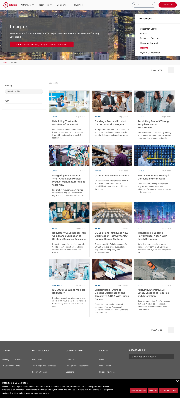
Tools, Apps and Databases (44, 366)
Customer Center (148, 28)
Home (5, 63)
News (101, 359)
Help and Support (149, 43)
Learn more (44, 393)
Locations (70, 372)
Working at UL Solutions (12, 359)
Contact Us (70, 359)
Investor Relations (107, 372)
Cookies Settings (138, 390)
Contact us (168, 5)
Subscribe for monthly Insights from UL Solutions (41, 44)
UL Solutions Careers (11, 366)
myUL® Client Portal (150, 52)
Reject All (153, 390)
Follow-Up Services (149, 38)
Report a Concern (39, 372)
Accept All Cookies (168, 390)
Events (143, 33)
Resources (145, 18)
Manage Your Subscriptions (77, 366)
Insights (144, 47)
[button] (28, 5)
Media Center (105, 366)
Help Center (37, 359)
